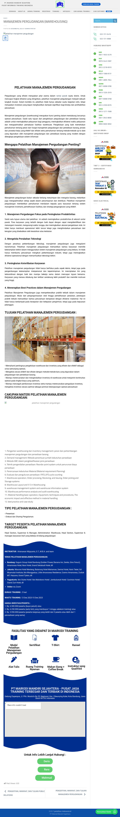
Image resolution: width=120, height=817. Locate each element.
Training (55, 11)
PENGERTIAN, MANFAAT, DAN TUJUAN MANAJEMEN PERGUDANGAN (71, 792)
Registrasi (46, 11)
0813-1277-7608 (105, 110)
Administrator (30, 28)
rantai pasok (61, 96)
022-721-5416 (105, 34)
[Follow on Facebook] (103, 4)
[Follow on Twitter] (112, 4)
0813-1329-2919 (105, 91)
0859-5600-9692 (105, 123)
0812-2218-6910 (105, 66)
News (109, 11)
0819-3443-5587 (105, 60)
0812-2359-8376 (105, 104)
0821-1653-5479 (105, 53)
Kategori (66, 11)
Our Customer (99, 11)
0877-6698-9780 (105, 85)
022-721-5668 (105, 38)
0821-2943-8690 (105, 116)
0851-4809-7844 (105, 79)
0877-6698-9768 (105, 97)
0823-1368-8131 (105, 72)
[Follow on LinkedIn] (116, 4)
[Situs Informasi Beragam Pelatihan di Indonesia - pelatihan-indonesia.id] (60, 4)
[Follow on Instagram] (108, 4)
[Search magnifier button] (115, 21)
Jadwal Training (33, 11)
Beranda (12, 11)
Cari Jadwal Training (82, 11)
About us (21, 11)
